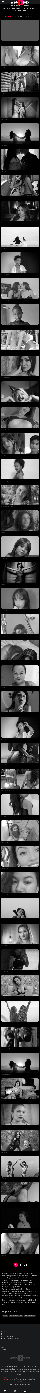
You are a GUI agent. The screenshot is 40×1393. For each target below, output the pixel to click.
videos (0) (18, 16)
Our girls (31, 1276)
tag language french (16, 1316)
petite (17, 1280)
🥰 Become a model (7, 1334)
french (5, 1316)
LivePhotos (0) (29, 16)
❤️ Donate (4, 1331)
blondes (5, 1282)
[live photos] (15, 1390)
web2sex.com (14, 1384)
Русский (3, 1349)
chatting (30, 1302)
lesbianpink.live (25, 1384)
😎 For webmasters (7, 1336)
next (25, 1265)
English (3, 1347)
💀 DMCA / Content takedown (10, 1338)
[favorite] (5, 1390)
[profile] (25, 1390)
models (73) (8, 16)
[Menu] (3, 2)
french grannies (30, 1316)
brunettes (23, 1280)
